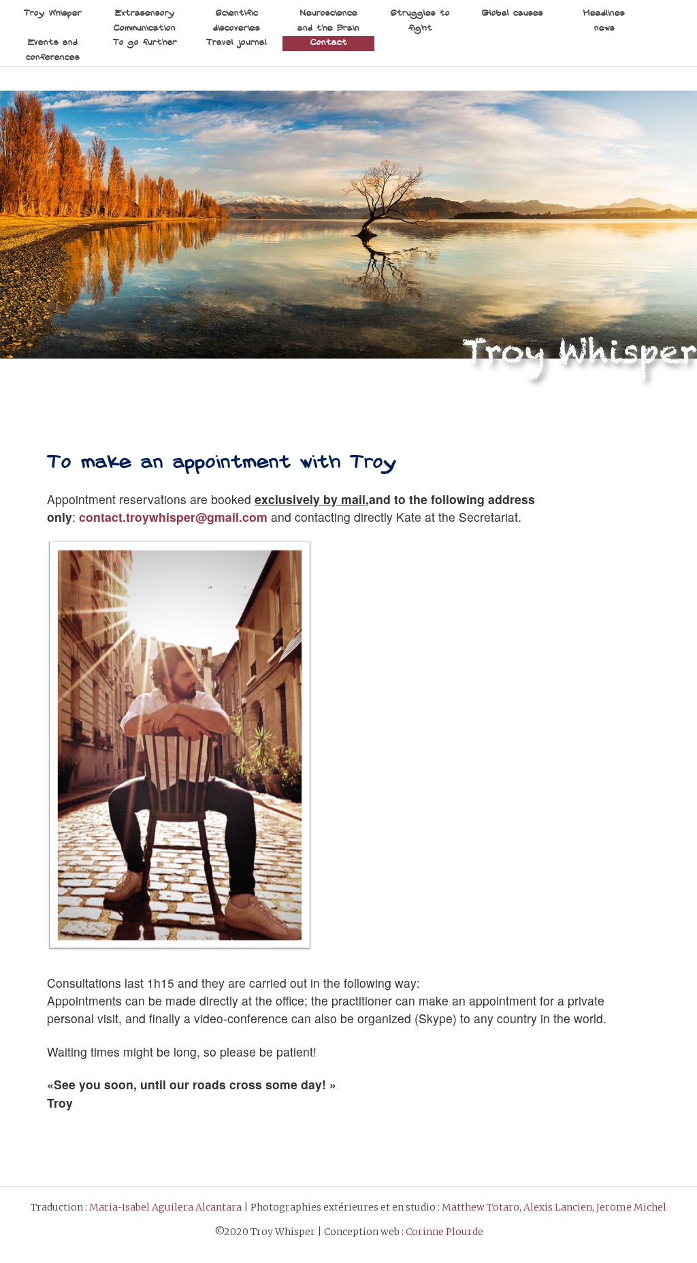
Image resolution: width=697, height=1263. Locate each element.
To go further (145, 43)
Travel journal (236, 43)
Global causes (512, 13)
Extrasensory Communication (145, 21)
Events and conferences (53, 50)
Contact (328, 43)
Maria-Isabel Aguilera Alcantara (165, 1207)
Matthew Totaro (480, 1207)
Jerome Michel (631, 1207)
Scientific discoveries (236, 21)
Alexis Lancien (557, 1207)
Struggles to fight (420, 21)
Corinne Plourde (444, 1232)
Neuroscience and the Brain (328, 21)
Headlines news (604, 21)
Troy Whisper (53, 13)
